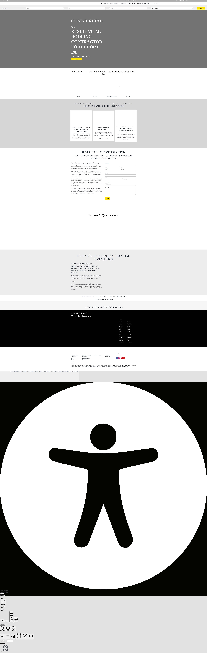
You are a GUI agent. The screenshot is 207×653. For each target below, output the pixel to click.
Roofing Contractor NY (96, 366)
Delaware (121, 326)
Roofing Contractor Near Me (107, 366)
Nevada (128, 340)
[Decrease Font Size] (2, 598)
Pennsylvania (109, 299)
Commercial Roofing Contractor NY (123, 365)
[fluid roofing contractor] (188, 221)
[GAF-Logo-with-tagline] (19, 224)
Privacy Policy (112, 365)
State (122, 180)
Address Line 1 (107, 177)
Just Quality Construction (89, 365)
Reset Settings (2, 643)
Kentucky (120, 332)
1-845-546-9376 (119, 355)
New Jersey (129, 342)
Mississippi (129, 337)
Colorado (120, 325)
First (105, 167)
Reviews (72, 359)
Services (107, 183)
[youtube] (7, 0)
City (105, 180)
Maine (120, 334)
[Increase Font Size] (2, 595)
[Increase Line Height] (2, 607)
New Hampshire (122, 342)
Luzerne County (99, 299)
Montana (129, 339)
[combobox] (39, 376)
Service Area (107, 356)
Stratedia (81, 365)
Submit (201, 8)
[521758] (103, 224)
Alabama (120, 321)
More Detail (108, 187)
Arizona (128, 321)
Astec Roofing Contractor (97, 355)
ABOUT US (73, 353)
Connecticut (129, 325)
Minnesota (121, 337)
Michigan (129, 335)
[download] (146, 221)
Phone (122, 169)
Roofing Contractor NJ (86, 366)
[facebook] (117, 358)
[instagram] (119, 358)
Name (106, 163)
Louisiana (129, 332)
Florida (128, 326)
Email (106, 169)
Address (106, 173)
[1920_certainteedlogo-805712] (61, 224)
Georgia (120, 328)
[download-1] (146, 233)
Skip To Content (3, 640)
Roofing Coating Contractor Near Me (121, 366)
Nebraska (121, 340)
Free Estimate (107, 355)
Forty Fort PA (95, 297)
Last (121, 167)
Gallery (72, 361)
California (129, 323)
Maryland (129, 334)
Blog (72, 358)
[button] (79, 381)
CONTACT (107, 353)
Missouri (120, 339)
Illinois (120, 329)
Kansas (128, 331)
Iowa (120, 331)
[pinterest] (5, 0)
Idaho (128, 328)
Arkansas (120, 323)
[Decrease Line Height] (2, 610)
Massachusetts (122, 335)
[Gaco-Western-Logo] (61, 233)
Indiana (128, 329)
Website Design (74, 365)
